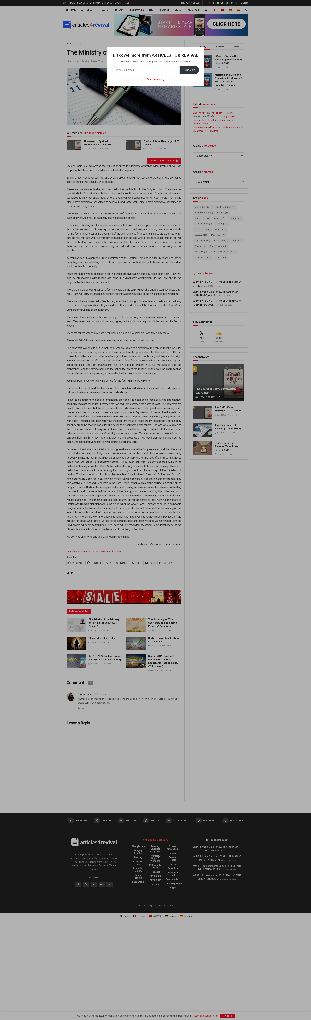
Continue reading (155, 79)
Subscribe (189, 70)
